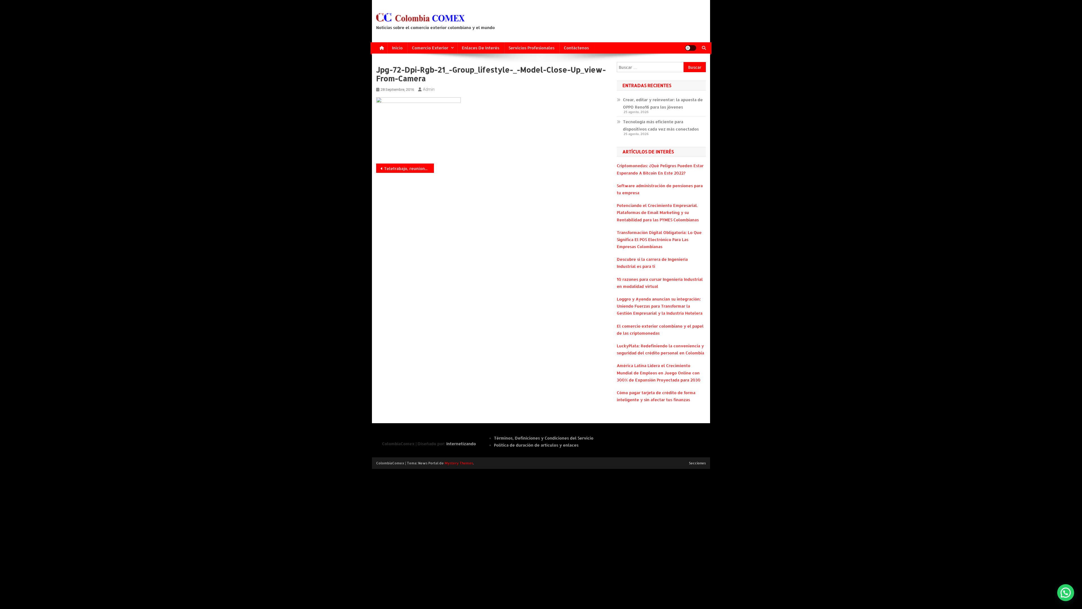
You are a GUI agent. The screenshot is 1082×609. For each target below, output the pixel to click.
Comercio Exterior (430, 47)
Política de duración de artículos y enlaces (536, 445)
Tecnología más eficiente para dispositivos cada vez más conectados (661, 125)
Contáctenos (576, 47)
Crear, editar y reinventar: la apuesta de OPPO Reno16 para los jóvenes (663, 103)
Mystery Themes (459, 463)
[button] (1065, 592)
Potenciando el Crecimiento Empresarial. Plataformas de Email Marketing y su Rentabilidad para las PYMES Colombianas (658, 212)
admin (428, 89)
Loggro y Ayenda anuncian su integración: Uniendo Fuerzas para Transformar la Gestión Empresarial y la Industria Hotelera (659, 306)
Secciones (697, 463)
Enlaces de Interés (480, 47)
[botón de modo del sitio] (690, 48)
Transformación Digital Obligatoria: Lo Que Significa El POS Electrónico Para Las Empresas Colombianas (659, 239)
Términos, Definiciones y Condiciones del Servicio (543, 438)
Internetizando (461, 443)
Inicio (397, 47)
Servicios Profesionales (532, 47)
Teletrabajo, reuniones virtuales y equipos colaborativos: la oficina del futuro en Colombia (409, 168)
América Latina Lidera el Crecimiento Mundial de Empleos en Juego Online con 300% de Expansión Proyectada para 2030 (658, 372)
